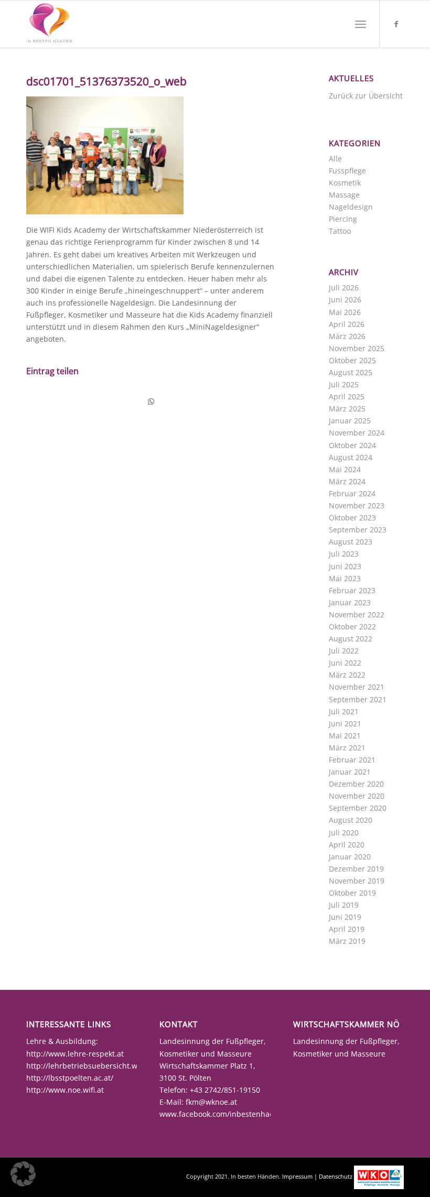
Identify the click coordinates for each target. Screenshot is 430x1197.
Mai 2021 (345, 736)
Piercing (343, 219)
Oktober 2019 (352, 893)
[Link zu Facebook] (396, 24)
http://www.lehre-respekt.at (75, 1054)
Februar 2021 (352, 760)
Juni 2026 (345, 299)
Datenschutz (335, 1176)
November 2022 (356, 614)
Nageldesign (351, 207)
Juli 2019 (344, 905)
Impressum (297, 1176)
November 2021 (356, 687)
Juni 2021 (345, 723)
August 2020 (350, 820)
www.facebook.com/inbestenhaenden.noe (233, 1114)
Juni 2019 (345, 917)
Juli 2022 (344, 651)
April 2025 (346, 396)
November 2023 (356, 505)
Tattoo (340, 231)
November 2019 (356, 881)
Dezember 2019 (356, 869)
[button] (23, 1174)
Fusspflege (347, 171)
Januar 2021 (350, 772)
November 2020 (356, 796)
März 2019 (347, 941)
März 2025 (347, 408)
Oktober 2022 (352, 627)
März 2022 (347, 675)
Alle (335, 159)
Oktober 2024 (352, 445)
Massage (344, 195)
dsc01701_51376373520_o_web (106, 81)
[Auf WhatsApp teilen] (151, 401)
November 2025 (356, 348)
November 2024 (356, 433)
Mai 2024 (345, 469)
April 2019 (346, 929)
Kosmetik (345, 183)
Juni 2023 (345, 566)
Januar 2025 (350, 421)
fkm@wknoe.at (211, 1102)
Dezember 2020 (356, 784)
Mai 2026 (345, 312)
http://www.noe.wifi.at (65, 1090)
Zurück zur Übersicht (366, 96)
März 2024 (347, 481)
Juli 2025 (344, 384)
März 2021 (347, 748)
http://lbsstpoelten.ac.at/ (69, 1078)
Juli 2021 (344, 711)
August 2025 (350, 372)
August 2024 (350, 457)
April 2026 (346, 324)
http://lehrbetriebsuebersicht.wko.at (90, 1066)
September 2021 (357, 699)
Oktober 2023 (352, 518)
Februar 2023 (352, 590)
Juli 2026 (344, 287)
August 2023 (350, 542)
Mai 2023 (345, 578)
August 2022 (350, 639)
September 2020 (357, 808)
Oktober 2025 (352, 360)
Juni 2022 (345, 663)
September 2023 (357, 530)
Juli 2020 (344, 832)
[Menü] (360, 24)
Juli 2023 (344, 554)
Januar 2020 (350, 857)
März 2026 (347, 336)
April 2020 (346, 845)
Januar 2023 (350, 602)
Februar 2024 (352, 493)
